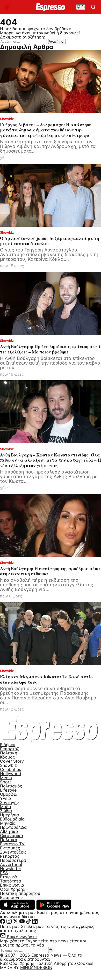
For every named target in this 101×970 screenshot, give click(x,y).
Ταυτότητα (10, 881)
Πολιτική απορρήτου (20, 893)
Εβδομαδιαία (12, 819)
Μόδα (5, 806)
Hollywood (10, 773)
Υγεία (5, 798)
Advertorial (11, 864)
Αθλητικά (9, 831)
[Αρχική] (50, 740)
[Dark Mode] (80, 7)
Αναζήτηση (57, 41)
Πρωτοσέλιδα (13, 827)
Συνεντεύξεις (13, 852)
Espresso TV (12, 843)
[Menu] (7, 7)
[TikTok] (28, 922)
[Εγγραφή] (50, 950)
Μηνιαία (8, 823)
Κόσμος (7, 757)
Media (6, 777)
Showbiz (8, 765)
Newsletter (10, 868)
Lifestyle (8, 790)
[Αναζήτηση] (93, 7)
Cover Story (12, 761)
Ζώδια (6, 810)
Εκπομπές (10, 847)
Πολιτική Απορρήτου (55, 963)
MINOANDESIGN (36, 967)
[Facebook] (2, 922)
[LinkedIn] (35, 922)
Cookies (85, 963)
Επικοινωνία (12, 885)
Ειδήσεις (8, 744)
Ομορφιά (8, 794)
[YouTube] (22, 922)
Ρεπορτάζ (9, 748)
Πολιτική (8, 752)
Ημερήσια (9, 814)
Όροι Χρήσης (12, 889)
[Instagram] (9, 922)
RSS (4, 872)
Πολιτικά (8, 839)
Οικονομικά (11, 835)
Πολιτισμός (11, 785)
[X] (15, 922)
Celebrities (10, 769)
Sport (5, 781)
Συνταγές (9, 802)
